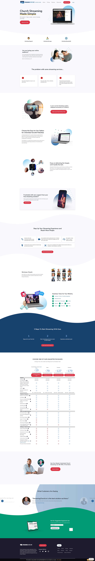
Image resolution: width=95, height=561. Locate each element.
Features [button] (53, 2)
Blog (58, 550)
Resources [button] (59, 2)
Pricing (66, 548)
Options (68, 303)
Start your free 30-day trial (47, 345)
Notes (69, 301)
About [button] (44, 2)
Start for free (27, 202)
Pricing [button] (48, 2)
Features (71, 548)
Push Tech (63, 305)
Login (73, 2)
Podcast (62, 550)
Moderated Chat (58, 298)
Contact (70, 550)
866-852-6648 (38, 2)
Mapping (56, 303)
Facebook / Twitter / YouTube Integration (62, 296)
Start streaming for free (47, 251)
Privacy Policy (60, 552)
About (62, 548)
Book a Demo (55, 469)
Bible (62, 303)
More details (59, 559)
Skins (69, 305)
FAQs (67, 550)
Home (58, 548)
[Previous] (2, 501)
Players (56, 305)
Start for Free (66, 2)
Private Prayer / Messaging (60, 301)
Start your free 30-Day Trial (58, 111)
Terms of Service (67, 552)
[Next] (92, 501)
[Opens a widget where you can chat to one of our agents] (91, 559)
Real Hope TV (40, 503)
